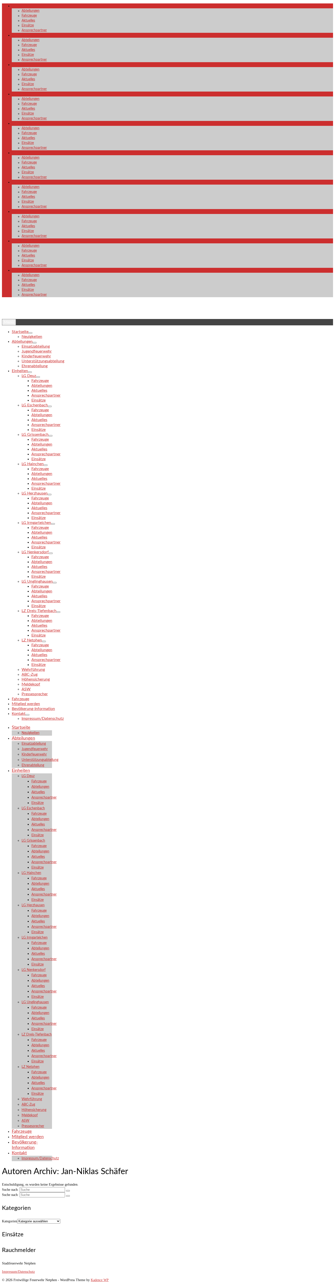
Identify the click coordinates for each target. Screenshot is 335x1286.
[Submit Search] (68, 1191)
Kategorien (9, 1221)
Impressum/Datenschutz (18, 1272)
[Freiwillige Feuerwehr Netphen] (167, 312)
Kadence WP (100, 1280)
